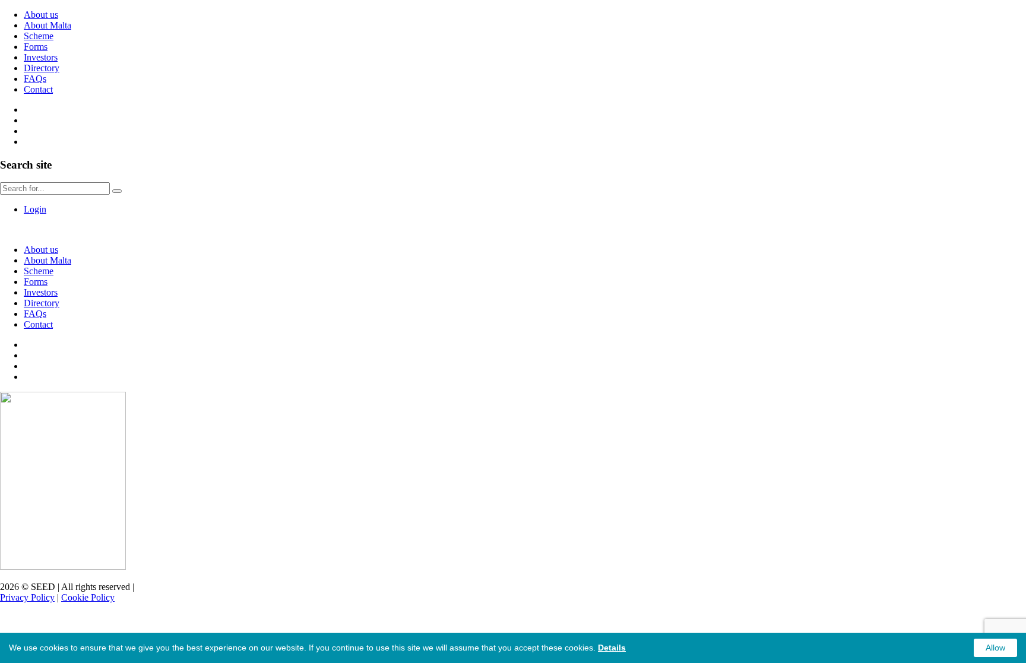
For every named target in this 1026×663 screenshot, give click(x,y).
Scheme (38, 36)
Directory (41, 68)
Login (35, 209)
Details (612, 647)
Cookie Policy (88, 597)
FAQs (35, 79)
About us (41, 14)
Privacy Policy (27, 597)
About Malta (47, 25)
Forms (36, 47)
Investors (41, 57)
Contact (38, 89)
